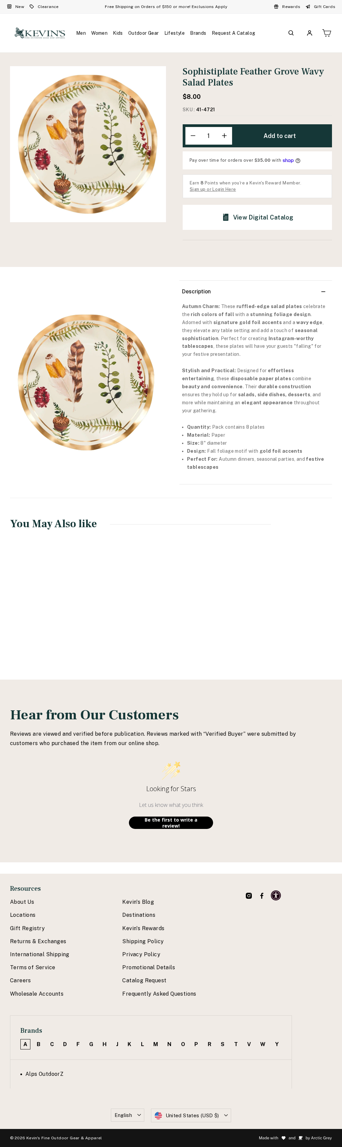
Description (196, 291)
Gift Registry (27, 928)
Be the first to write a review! (171, 823)
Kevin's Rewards (143, 928)
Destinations (138, 915)
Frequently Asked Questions (159, 994)
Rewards (291, 6)
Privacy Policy (141, 954)
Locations (23, 915)
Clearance (48, 6)
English (123, 1115)
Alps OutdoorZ (44, 1074)
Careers (20, 980)
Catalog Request (144, 980)
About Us (22, 902)
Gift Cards (324, 6)
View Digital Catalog (263, 217)
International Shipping (39, 954)
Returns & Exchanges (38, 941)
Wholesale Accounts (36, 994)
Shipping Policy (143, 941)
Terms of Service (32, 967)
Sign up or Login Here (213, 189)
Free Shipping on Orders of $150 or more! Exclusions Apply (166, 6)
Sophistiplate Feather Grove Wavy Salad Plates (38, 614)
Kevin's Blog (138, 902)
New (19, 6)
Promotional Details (148, 967)
